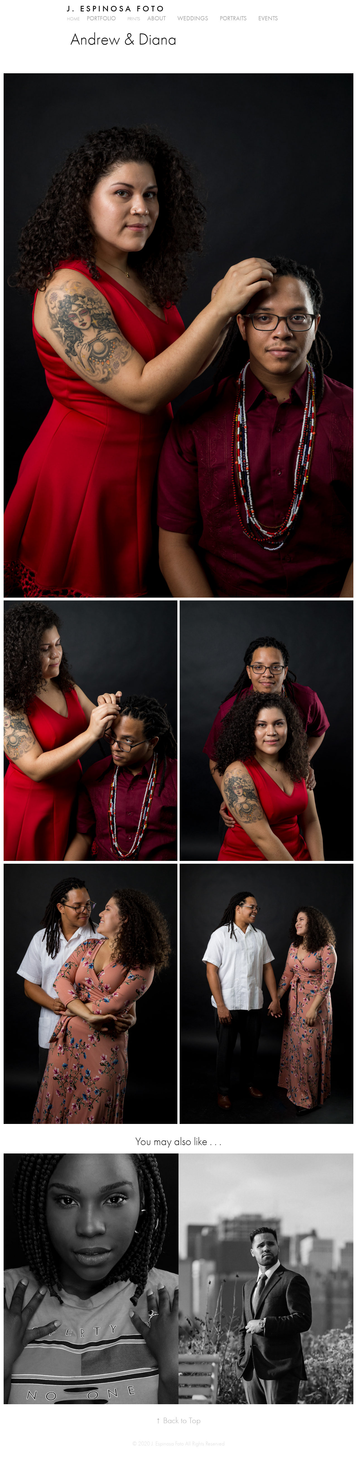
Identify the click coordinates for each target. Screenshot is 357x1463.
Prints (133, 18)
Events (268, 18)
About (156, 18)
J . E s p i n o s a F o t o (115, 9)
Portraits (233, 18)
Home (73, 18)
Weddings (192, 18)
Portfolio (101, 18)
